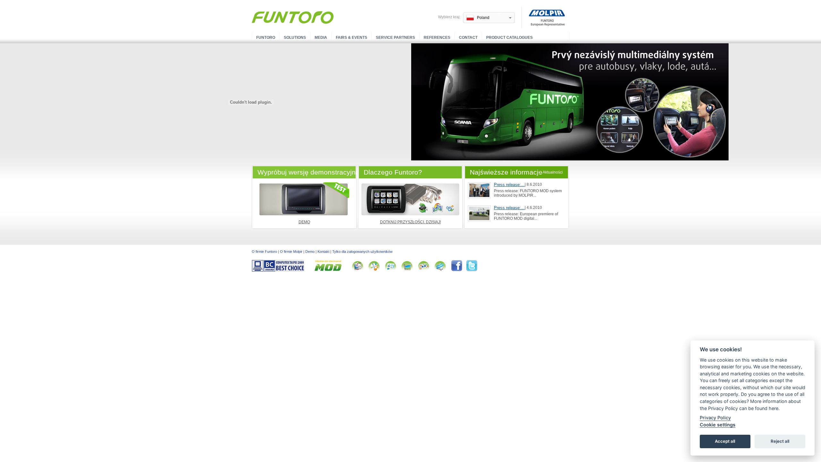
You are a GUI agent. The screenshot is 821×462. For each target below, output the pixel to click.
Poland (483, 17)
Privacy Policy (715, 418)
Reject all (780, 441)
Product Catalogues (509, 37)
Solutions (295, 37)
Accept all (725, 441)
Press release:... (509, 184)
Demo (304, 222)
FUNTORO (265, 37)
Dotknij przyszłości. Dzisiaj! (410, 222)
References (437, 37)
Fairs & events (351, 37)
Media (321, 37)
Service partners (395, 37)
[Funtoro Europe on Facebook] (458, 270)
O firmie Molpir (291, 251)
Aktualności (553, 172)
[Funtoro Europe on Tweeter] (472, 270)
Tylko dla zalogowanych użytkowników (362, 251)
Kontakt (323, 251)
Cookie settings (717, 424)
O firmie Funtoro (264, 251)
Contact (468, 37)
